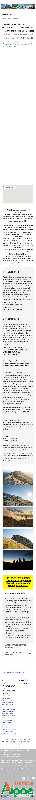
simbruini (10, 718)
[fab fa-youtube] (33, 779)
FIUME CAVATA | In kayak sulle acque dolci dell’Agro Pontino (9, 741)
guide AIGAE (10, 709)
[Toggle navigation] (33, 2)
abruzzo (4, 698)
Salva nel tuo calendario (13, 672)
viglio (7, 724)
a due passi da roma (8, 696)
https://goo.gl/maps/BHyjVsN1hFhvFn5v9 (18, 45)
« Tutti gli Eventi (7, 14)
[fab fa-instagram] (28, 779)
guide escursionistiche (8, 711)
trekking (4, 720)
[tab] (18, 593)
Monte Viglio (5, 713)
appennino (5, 700)
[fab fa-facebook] (23, 779)
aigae (9, 698)
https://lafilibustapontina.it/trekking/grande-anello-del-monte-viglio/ (9, 731)
